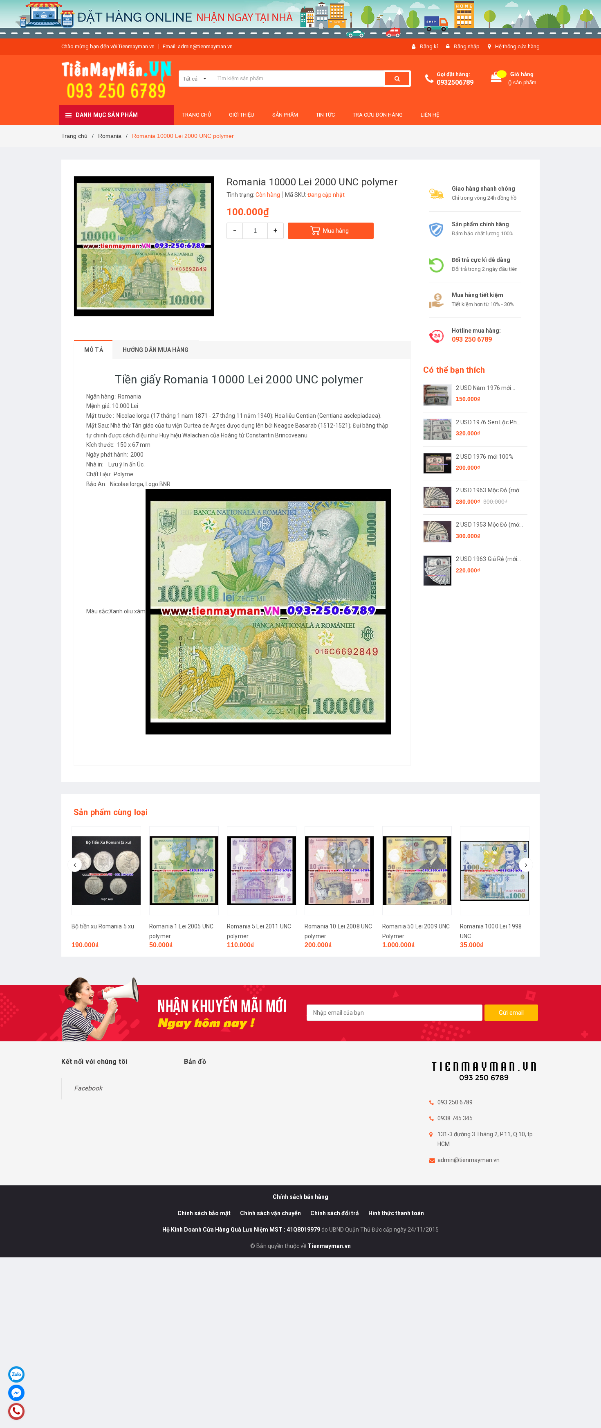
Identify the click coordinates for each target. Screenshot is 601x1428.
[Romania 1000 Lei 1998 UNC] (417, 870)
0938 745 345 (455, 1118)
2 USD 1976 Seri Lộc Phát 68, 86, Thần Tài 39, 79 (489, 423)
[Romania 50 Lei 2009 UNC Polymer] (339, 870)
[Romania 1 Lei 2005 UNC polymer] (106, 870)
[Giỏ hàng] (496, 79)
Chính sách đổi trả (334, 1213)
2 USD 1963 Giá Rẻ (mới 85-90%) (486, 559)
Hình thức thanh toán (396, 1213)
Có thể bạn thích (454, 369)
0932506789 (455, 82)
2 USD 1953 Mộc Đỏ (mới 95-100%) (488, 525)
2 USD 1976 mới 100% (485, 456)
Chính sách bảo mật (204, 1213)
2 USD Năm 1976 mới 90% (483, 388)
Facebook (88, 1088)
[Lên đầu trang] (587, 1411)
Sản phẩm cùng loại (111, 812)
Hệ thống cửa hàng (517, 46)
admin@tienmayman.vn (468, 1160)
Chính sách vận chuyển (270, 1213)
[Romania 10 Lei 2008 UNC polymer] (261, 870)
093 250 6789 (472, 339)
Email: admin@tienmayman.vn (198, 46)
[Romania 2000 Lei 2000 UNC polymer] (494, 870)
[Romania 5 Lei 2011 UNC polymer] (184, 870)
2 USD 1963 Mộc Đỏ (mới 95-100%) (488, 491)
